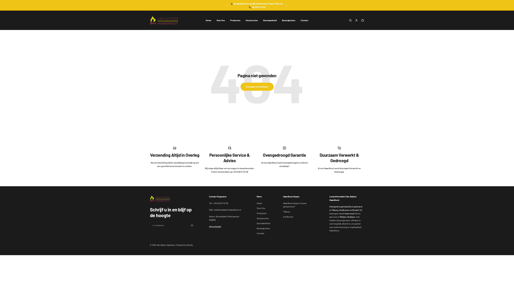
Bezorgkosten (288, 20)
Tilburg (286, 211)
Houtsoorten (252, 20)
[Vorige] (227, 5)
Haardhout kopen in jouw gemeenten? (294, 205)
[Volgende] (286, 5)
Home (208, 20)
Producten (235, 20)
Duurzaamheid (270, 20)
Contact (304, 20)
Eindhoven (288, 216)
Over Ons (221, 20)
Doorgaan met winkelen (257, 86)
